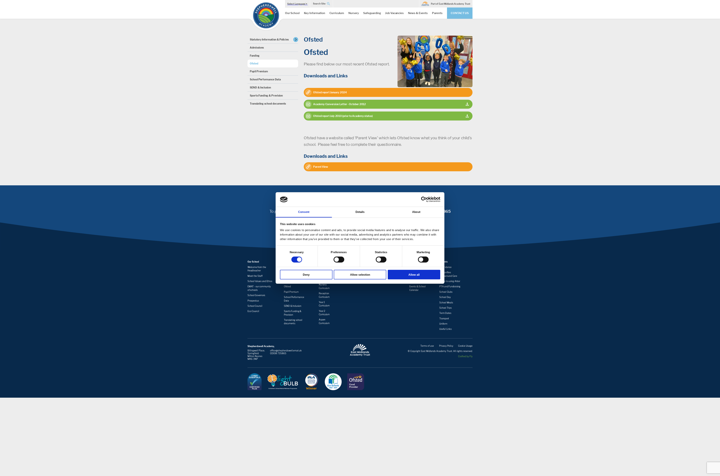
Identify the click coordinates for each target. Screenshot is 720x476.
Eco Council (253, 311)
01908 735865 (278, 353)
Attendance (445, 267)
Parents (437, 13)
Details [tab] (360, 211)
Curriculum (336, 13)
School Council (255, 306)
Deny (306, 274)
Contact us (460, 13)
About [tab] (416, 211)
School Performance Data (265, 79)
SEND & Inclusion (260, 87)
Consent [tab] (303, 211)
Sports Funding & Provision (266, 95)
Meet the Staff (255, 276)
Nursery (353, 13)
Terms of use (427, 345)
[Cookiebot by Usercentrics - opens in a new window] (423, 199)
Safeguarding (372, 13)
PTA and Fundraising (449, 286)
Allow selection (360, 274)
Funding (255, 55)
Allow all (414, 274)
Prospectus (253, 300)
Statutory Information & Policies (269, 39)
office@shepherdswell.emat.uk (286, 350)
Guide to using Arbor (449, 281)
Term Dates (445, 313)
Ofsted (254, 63)
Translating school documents (268, 103)
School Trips (445, 307)
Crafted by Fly (465, 356)
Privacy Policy (446, 345)
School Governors (256, 295)
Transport (444, 318)
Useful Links (445, 329)
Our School (292, 13)
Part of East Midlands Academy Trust (450, 3)
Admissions (257, 47)
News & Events (418, 13)
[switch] (339, 260)
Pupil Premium (259, 71)
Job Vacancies (394, 13)
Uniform (443, 323)
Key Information (314, 13)
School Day (445, 297)
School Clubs (445, 291)
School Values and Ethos (260, 281)
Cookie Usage (465, 345)
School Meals (446, 302)
